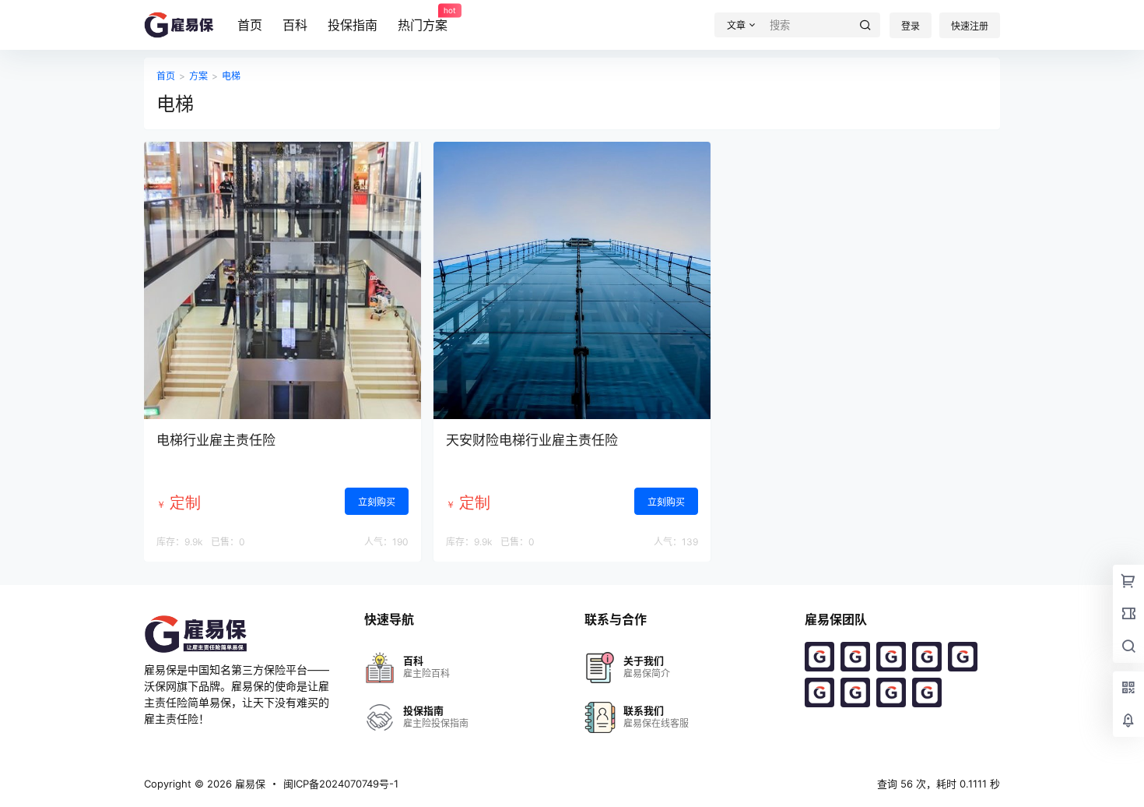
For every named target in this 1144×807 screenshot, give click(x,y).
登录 (910, 26)
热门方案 (422, 19)
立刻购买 (376, 502)
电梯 (231, 76)
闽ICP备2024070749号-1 (340, 783)
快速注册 (969, 26)
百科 (294, 25)
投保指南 (352, 25)
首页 (249, 25)
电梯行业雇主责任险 (215, 440)
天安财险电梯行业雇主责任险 (532, 440)
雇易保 (248, 783)
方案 (198, 76)
